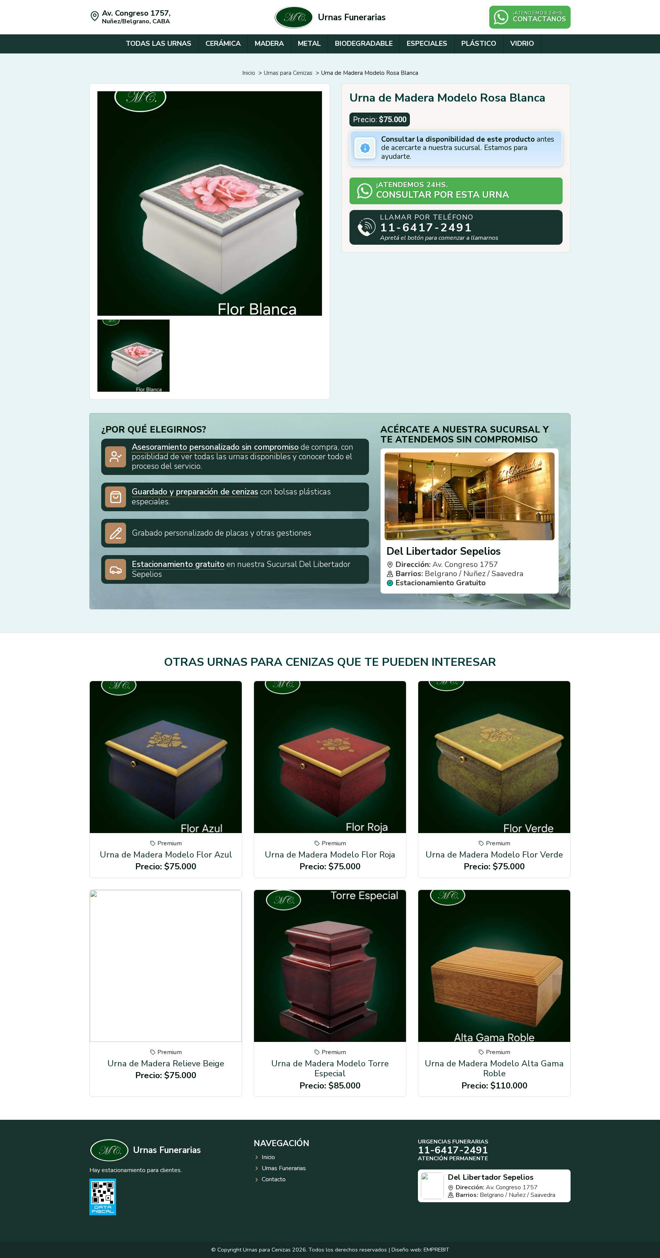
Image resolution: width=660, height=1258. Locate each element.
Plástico (478, 43)
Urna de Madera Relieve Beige (165, 1063)
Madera (269, 43)
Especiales (427, 43)
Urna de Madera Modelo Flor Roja (330, 855)
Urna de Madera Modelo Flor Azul (166, 855)
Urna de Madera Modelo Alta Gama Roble (494, 1068)
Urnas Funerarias (352, 17)
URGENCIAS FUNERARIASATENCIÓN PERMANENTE (453, 1150)
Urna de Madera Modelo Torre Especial (330, 1068)
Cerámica (223, 43)
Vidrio (522, 43)
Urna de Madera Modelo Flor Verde (494, 855)
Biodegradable (364, 43)
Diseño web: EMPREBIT (420, 1249)
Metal (309, 43)
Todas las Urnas (158, 43)
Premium (169, 843)
